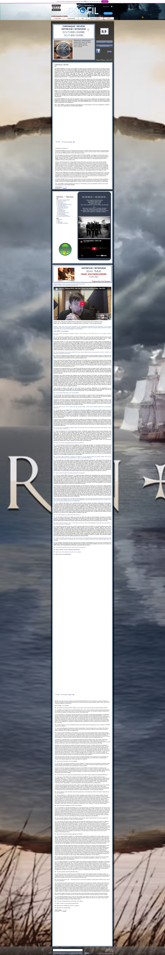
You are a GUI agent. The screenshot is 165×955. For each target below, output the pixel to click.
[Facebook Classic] (112, 949)
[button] (94, 227)
